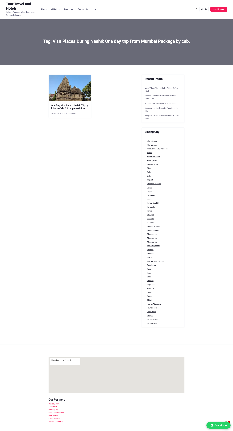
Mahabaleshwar (153, 230)
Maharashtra (152, 234)
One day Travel (54, 404)
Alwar (149, 153)
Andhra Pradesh (153, 157)
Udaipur (150, 316)
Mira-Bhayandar (153, 246)
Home (44, 9)
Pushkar (150, 281)
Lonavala (150, 219)
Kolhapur (150, 215)
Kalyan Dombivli (153, 203)
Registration (83, 9)
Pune (149, 269)
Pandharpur (151, 265)
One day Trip (53, 410)
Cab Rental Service (56, 421)
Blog (149, 168)
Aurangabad (152, 160)
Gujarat (150, 180)
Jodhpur (150, 199)
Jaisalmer (151, 195)
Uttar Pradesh (152, 319)
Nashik (149, 257)
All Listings (55, 9)
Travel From (151, 312)
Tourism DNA (54, 407)
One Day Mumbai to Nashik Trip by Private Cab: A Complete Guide (69, 107)
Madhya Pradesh (153, 226)
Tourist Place (152, 308)
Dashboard (69, 9)
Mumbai (150, 250)
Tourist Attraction (154, 304)
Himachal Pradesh (154, 184)
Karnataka (151, 207)
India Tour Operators (56, 413)
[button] (218, 425)
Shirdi (149, 300)
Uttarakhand (152, 323)
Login (95, 9)
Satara (149, 292)
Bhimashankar (152, 164)
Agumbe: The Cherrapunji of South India (160, 103)
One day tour (53, 415)
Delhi (149, 172)
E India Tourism (54, 418)
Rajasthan (151, 285)
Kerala (149, 211)
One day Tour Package (155, 261)
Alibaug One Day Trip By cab (158, 149)
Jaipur (149, 188)
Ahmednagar (152, 141)
